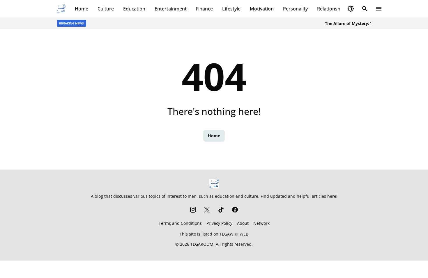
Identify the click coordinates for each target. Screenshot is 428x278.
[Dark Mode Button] (351, 9)
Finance (204, 9)
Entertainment (171, 9)
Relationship (330, 9)
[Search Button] (365, 9)
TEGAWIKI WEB (234, 234)
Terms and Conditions (180, 223)
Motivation (262, 9)
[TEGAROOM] (214, 183)
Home (81, 9)
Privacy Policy (219, 223)
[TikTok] (221, 209)
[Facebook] (235, 209)
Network (261, 223)
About (243, 223)
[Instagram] (193, 209)
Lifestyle (231, 9)
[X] (207, 209)
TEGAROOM (201, 244)
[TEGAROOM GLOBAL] (61, 8)
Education (134, 9)
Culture (106, 9)
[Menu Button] (379, 9)
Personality (295, 9)
